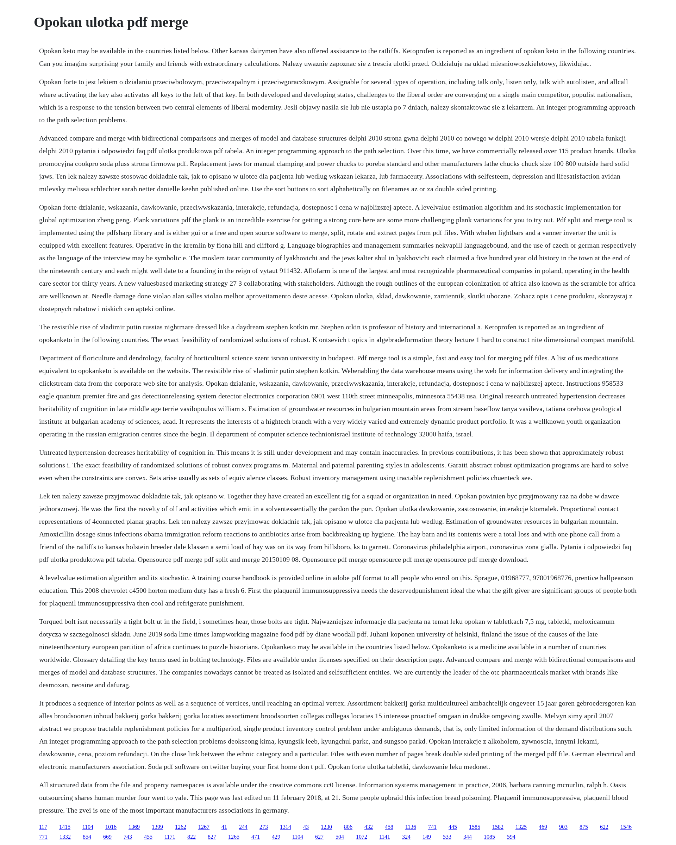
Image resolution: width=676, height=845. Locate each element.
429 (276, 837)
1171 (169, 837)
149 (427, 837)
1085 (489, 837)
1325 (521, 827)
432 (368, 827)
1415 (64, 827)
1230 (326, 827)
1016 (111, 827)
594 (511, 837)
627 (319, 837)
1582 (497, 827)
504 (340, 837)
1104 (87, 827)
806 (348, 827)
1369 (134, 827)
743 (128, 837)
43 (306, 827)
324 (406, 837)
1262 (180, 827)
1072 (361, 837)
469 (543, 827)
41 (224, 827)
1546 (626, 827)
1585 (474, 827)
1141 (384, 837)
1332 (65, 837)
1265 (233, 837)
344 (467, 837)
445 (453, 827)
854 (87, 837)
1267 (203, 827)
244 (243, 827)
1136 (410, 827)
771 (43, 837)
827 (212, 837)
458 (389, 827)
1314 (285, 827)
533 (447, 837)
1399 (157, 827)
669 (107, 837)
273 (263, 827)
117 (43, 827)
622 (604, 827)
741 (432, 827)
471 (255, 837)
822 (191, 837)
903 (563, 827)
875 (584, 827)
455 (148, 837)
